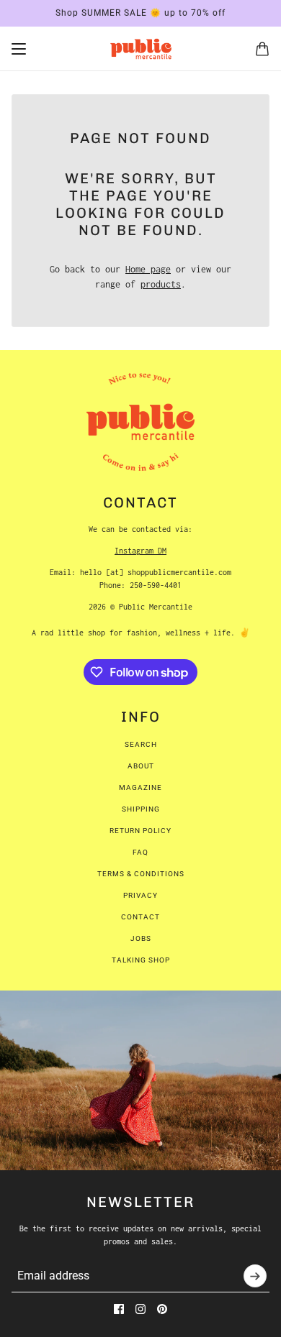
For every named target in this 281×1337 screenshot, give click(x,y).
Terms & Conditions (140, 874)
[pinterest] (162, 1309)
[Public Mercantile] (141, 49)
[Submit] (255, 1275)
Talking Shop (141, 960)
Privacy (140, 895)
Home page (148, 269)
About (141, 766)
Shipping (141, 809)
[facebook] (119, 1309)
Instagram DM (140, 550)
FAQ (140, 852)
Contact (140, 917)
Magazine (140, 787)
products (160, 284)
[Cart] (262, 49)
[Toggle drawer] (19, 49)
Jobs (140, 938)
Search (141, 744)
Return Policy (140, 831)
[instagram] (140, 1309)
